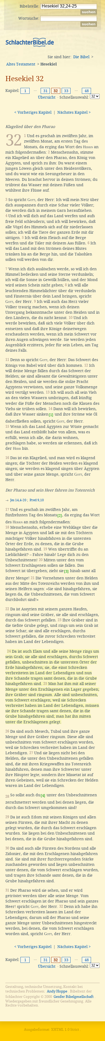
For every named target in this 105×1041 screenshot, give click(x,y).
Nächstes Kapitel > (74, 112)
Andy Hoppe (57, 991)
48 (87, 91)
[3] (66, 571)
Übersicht (46, 97)
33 (66, 91)
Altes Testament (20, 64)
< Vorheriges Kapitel (32, 112)
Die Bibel (81, 57)
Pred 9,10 (37, 500)
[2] (59, 516)
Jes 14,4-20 (18, 500)
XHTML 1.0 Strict (65, 1030)
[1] (51, 415)
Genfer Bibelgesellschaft (74, 997)
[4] (43, 796)
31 (45, 91)
